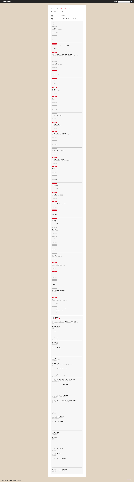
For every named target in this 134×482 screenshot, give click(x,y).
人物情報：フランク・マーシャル (65, 8)
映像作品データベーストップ (55, 8)
